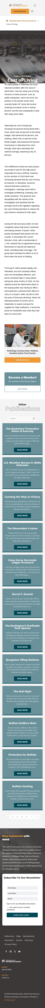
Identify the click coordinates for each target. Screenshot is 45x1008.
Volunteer (29, 940)
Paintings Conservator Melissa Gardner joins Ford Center (22, 352)
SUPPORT (5, 975)
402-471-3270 (6, 970)
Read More (22, 450)
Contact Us (5, 978)
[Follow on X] (15, 951)
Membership (28, 936)
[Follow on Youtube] (19, 951)
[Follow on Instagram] (10, 951)
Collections (9, 936)
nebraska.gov (9, 1000)
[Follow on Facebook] (6, 951)
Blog (18, 936)
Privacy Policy (10, 944)
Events (19, 940)
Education (9, 940)
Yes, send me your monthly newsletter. (18, 908)
